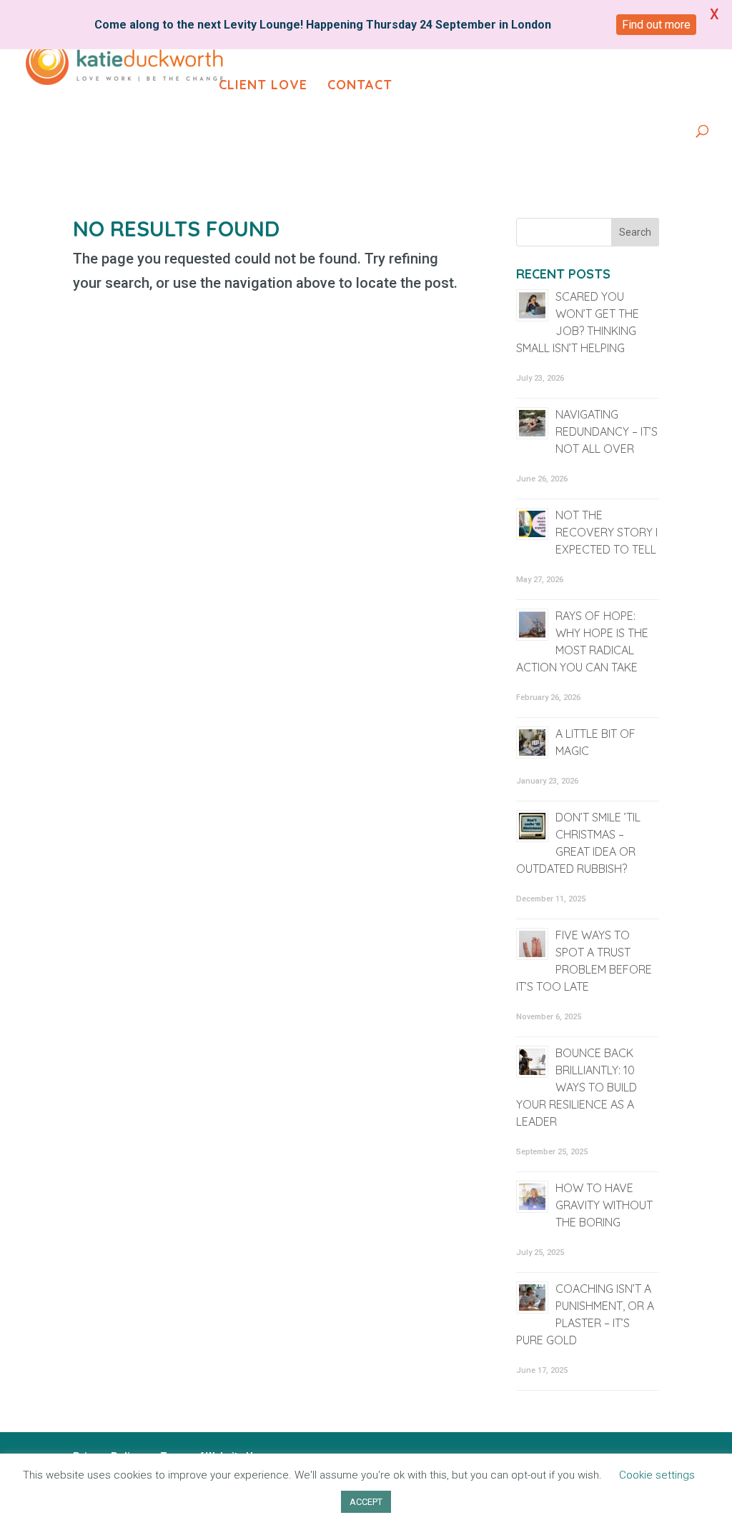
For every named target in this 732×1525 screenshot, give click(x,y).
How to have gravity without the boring (604, 1205)
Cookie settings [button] (657, 1475)
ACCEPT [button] (366, 1501)
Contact (359, 86)
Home (238, 41)
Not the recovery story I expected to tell (606, 532)
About (302, 41)
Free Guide (385, 41)
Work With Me (498, 41)
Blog (605, 41)
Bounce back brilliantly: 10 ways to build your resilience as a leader (576, 1087)
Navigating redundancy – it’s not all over (606, 431)
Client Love (263, 86)
